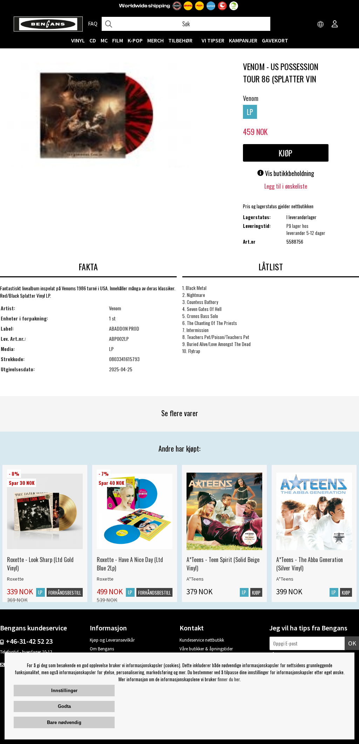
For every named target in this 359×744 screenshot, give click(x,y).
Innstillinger (64, 690)
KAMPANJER (243, 40)
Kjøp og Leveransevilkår (112, 640)
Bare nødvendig (64, 722)
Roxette (15, 579)
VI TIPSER (213, 40)
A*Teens (195, 579)
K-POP (135, 40)
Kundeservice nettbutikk (202, 640)
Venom (250, 98)
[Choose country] (320, 24)
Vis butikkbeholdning (289, 173)
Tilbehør (180, 40)
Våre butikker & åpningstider (206, 649)
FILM (117, 40)
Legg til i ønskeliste (285, 186)
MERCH (155, 40)
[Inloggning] (335, 24)
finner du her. (229, 679)
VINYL (78, 40)
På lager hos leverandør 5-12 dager (305, 229)
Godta (64, 706)
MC (104, 40)
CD (92, 40)
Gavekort (275, 40)
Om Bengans (102, 649)
